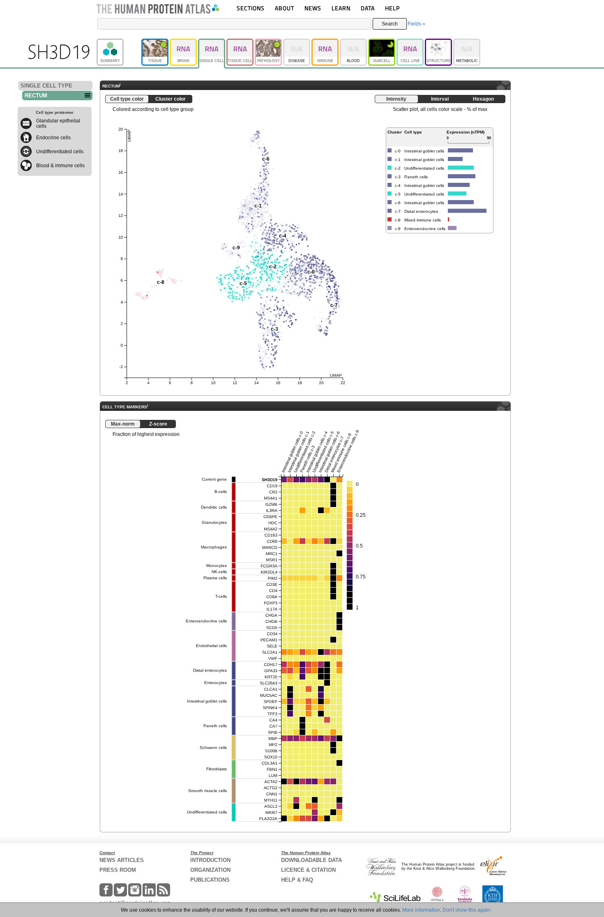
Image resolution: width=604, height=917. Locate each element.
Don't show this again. (467, 910)
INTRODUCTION (210, 860)
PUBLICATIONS (210, 880)
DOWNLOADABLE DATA (311, 860)
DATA (368, 8)
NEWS (312, 8)
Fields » (416, 24)
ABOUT (284, 8)
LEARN (341, 8)
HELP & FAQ (297, 880)
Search (390, 24)
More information (421, 910)
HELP (392, 8)
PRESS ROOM (117, 870)
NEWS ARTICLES (121, 860)
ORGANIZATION (210, 870)
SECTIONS (251, 8)
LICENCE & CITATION (308, 870)
